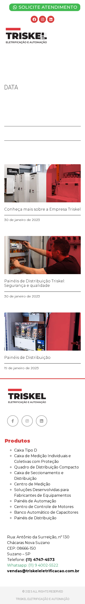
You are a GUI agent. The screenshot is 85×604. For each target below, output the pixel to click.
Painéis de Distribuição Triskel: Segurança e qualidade (34, 283)
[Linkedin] (50, 19)
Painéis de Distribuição (27, 357)
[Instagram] (42, 19)
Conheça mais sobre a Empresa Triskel (42, 209)
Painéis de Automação (35, 501)
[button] (43, 36)
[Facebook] (34, 19)
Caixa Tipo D (25, 450)
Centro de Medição (32, 484)
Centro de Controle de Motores (43, 506)
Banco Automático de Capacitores (46, 512)
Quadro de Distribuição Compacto (46, 467)
